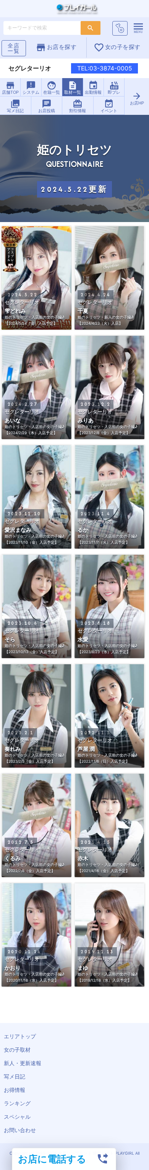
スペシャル (17, 1116)
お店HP (137, 98)
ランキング (17, 1103)
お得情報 (14, 1090)
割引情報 (77, 106)
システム (31, 87)
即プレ (114, 87)
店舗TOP (10, 87)
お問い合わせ (20, 1130)
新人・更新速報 (22, 1063)
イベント (108, 106)
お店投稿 (46, 106)
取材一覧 (72, 87)
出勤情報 (93, 87)
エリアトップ (20, 1036)
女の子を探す (117, 47)
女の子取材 (17, 1049)
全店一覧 (14, 48)
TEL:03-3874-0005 (104, 68)
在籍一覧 (51, 87)
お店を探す (56, 47)
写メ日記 (15, 106)
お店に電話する (52, 1159)
